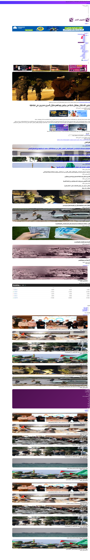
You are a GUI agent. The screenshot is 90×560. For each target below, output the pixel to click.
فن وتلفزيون (82, 55)
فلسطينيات (82, 48)
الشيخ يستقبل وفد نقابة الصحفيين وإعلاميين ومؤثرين (73, 155)
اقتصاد (83, 53)
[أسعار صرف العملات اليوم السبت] (51, 239)
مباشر (85, 35)
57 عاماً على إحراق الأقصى (84, 260)
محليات (83, 49)
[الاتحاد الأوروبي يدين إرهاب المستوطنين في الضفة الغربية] (50, 351)
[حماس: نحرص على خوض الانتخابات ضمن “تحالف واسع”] (50, 362)
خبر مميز (87, 134)
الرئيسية (86, 33)
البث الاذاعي (85, 60)
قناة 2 (83, 38)
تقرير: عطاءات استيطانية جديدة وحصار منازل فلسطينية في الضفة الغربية (73, 223)
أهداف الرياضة (85, 50)
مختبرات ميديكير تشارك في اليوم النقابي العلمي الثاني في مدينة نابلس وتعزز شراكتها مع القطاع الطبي (59, 148)
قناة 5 (84, 41)
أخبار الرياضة (83, 45)
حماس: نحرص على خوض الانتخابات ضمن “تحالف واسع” (73, 167)
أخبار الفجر (83, 46)
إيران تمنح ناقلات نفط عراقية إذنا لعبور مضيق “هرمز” (77, 468)
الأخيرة (86, 411)
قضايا (84, 57)
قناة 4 (84, 40)
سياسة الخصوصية (81, 34)
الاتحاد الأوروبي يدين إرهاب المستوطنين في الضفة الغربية (72, 161)
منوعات (83, 58)
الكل (84, 44)
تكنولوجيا (83, 54)
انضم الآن (88, 3)
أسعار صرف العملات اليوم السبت (82, 242)
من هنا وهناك (85, 51)
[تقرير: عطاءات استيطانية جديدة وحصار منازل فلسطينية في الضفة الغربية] (51, 221)
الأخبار (86, 43)
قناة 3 (84, 39)
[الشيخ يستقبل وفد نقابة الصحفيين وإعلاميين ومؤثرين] (50, 339)
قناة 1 (83, 36)
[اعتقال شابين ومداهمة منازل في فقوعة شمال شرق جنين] (51, 203)
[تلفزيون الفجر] (74, 21)
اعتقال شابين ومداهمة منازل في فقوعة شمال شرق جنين (76, 205)
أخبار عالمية (83, 47)
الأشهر (86, 409)
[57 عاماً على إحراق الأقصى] (51, 257)
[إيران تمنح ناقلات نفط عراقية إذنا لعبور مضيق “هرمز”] (50, 467)
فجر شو (83, 42)
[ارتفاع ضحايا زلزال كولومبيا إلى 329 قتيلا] (50, 444)
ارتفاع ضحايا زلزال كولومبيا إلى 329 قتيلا (80, 445)
